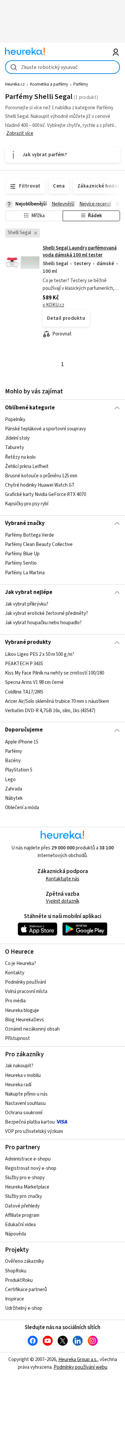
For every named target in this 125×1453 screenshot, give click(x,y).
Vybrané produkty (28, 642)
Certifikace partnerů (26, 1289)
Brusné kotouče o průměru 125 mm (41, 475)
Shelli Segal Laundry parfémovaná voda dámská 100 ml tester (80, 251)
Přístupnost (17, 1038)
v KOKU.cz (53, 304)
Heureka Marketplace (27, 1187)
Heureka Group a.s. (77, 1359)
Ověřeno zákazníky (24, 1261)
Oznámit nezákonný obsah (32, 1029)
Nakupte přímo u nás (26, 1094)
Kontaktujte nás (62, 878)
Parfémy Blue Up (22, 554)
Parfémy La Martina (25, 572)
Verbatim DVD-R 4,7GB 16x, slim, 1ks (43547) (50, 710)
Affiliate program (22, 1215)
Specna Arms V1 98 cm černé (34, 682)
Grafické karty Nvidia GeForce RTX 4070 (45, 494)
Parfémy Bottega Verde (29, 535)
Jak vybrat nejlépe (28, 592)
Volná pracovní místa (26, 991)
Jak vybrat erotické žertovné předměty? (46, 613)
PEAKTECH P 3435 (24, 663)
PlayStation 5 (18, 769)
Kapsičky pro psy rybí (26, 503)
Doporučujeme (24, 730)
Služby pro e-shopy (25, 1177)
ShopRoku (15, 1270)
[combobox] (62, 67)
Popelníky (15, 419)
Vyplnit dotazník (62, 901)
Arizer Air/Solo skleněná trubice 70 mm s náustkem (57, 701)
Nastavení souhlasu (25, 1103)
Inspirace (14, 1298)
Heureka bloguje (22, 1010)
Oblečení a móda (22, 807)
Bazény (13, 760)
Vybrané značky (25, 523)
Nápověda (15, 1233)
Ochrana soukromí (23, 1112)
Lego (10, 779)
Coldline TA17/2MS (24, 691)
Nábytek (14, 798)
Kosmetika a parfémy (49, 84)
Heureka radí (18, 1084)
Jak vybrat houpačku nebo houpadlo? (43, 622)
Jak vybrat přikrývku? (26, 604)
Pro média (15, 1000)
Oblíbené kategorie (30, 408)
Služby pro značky (23, 1196)
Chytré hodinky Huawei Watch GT (40, 485)
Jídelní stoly (17, 438)
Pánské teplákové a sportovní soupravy (45, 428)
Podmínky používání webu (80, 1367)
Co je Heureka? (20, 963)
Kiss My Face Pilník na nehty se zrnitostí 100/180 (54, 673)
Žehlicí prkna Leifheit (27, 466)
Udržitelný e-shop (23, 1308)
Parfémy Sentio (21, 563)
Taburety (14, 447)
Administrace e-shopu (28, 1159)
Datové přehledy (22, 1206)
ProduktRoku (19, 1280)
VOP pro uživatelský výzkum (34, 1131)
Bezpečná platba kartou (30, 1122)
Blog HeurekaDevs (24, 1019)
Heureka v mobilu (23, 1075)
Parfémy (80, 84)
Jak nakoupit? (19, 1065)
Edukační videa (20, 1224)
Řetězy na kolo (20, 456)
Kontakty (14, 972)
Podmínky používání (25, 982)
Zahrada (13, 788)
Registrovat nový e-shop (30, 1168)
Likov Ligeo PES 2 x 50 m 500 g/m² (39, 654)
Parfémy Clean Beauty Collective (39, 544)
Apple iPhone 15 (21, 741)
